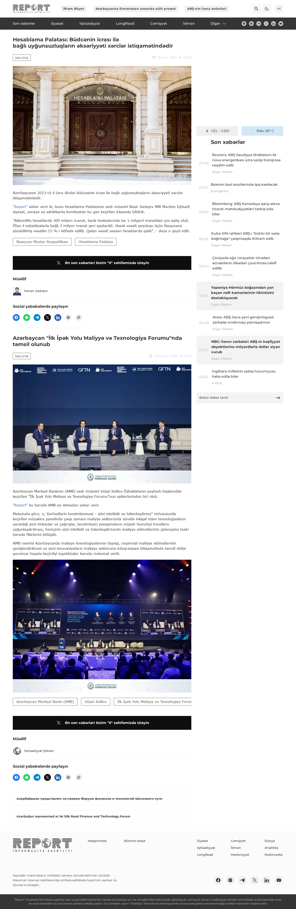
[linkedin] (273, 23)
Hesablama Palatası (96, 242)
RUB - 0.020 (220, 131)
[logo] (31, 8)
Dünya (270, 841)
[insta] (251, 23)
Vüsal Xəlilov (96, 701)
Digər (215, 23)
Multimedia (273, 855)
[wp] (26, 317)
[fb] (244, 23)
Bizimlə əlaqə (134, 841)
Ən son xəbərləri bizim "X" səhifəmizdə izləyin (107, 263)
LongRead (205, 855)
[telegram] (258, 23)
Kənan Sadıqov (36, 291)
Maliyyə (21, 58)
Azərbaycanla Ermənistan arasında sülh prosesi (136, 9)
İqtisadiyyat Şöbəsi (39, 751)
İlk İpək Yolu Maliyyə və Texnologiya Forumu (156, 701)
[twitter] (266, 23)
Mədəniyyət (240, 855)
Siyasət (202, 841)
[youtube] (280, 23)
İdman (236, 848)
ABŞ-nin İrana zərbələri (206, 9)
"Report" (20, 505)
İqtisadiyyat (206, 848)
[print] (68, 317)
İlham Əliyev (73, 9)
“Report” (20, 207)
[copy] (78, 317)
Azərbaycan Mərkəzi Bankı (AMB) (45, 701)
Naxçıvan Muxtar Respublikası (42, 242)
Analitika (271, 848)
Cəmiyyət (238, 841)
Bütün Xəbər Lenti (213, 398)
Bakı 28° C (265, 131)
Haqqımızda (97, 841)
